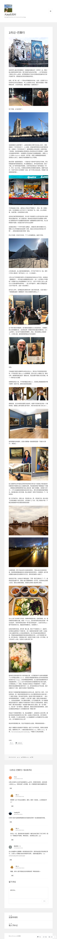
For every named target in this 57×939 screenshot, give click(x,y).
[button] (21, 97)
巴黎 (32, 757)
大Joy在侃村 (10, 14)
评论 (44, 901)
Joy (19, 757)
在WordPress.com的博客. (15, 936)
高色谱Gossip (25, 757)
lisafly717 (17, 812)
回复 (11, 788)
